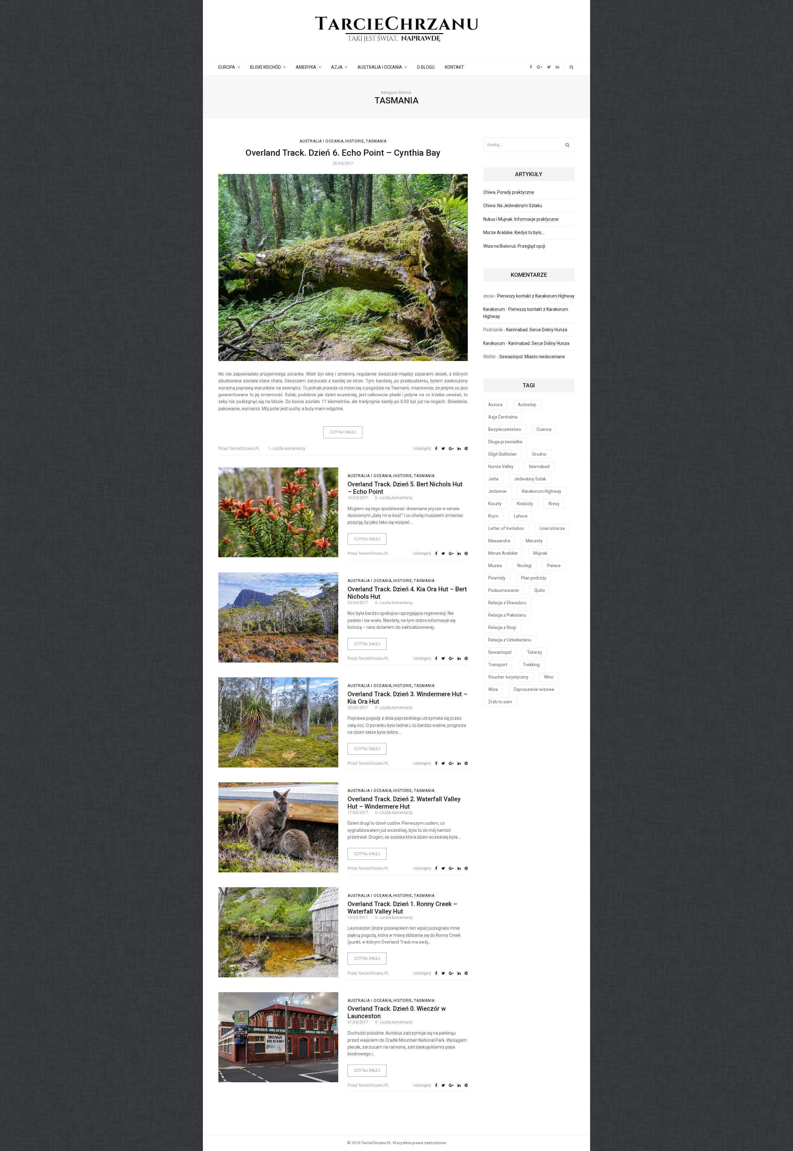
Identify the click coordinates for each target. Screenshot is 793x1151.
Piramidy (497, 578)
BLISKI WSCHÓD (265, 67)
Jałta (493, 478)
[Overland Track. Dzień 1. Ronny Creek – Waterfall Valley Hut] (278, 932)
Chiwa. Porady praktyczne (508, 192)
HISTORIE (354, 141)
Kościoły (525, 503)
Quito (539, 590)
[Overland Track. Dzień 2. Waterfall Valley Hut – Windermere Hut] (278, 827)
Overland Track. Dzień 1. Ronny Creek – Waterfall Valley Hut (402, 907)
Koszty (495, 503)
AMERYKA (306, 67)
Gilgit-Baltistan (502, 454)
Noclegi (524, 565)
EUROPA (226, 67)
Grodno (539, 454)
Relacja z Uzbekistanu (509, 639)
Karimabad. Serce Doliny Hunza (536, 329)
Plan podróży (533, 578)
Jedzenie (497, 491)
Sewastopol (499, 652)
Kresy (554, 503)
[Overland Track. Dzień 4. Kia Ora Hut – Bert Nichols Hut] (278, 617)
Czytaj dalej (343, 432)
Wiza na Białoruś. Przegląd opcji (514, 246)
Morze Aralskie (503, 553)
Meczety (534, 540)
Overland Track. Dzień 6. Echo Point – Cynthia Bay (343, 153)
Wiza (493, 689)
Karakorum (494, 309)
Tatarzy (534, 652)
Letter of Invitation (506, 528)
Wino (549, 677)
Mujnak (540, 553)
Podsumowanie (503, 590)
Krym (493, 516)
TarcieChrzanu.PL (238, 448)
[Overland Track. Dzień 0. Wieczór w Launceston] (278, 1037)
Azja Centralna (502, 417)
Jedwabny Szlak (530, 478)
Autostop (527, 404)
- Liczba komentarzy (286, 448)
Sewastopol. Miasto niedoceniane (532, 356)
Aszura (495, 404)
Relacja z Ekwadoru (507, 602)
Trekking (531, 664)
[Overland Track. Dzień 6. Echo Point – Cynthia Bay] (343, 267)
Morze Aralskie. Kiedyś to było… (513, 232)
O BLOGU (426, 67)
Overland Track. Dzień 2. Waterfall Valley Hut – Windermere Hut (404, 802)
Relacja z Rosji (502, 627)
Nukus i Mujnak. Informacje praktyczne (521, 219)
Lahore (521, 516)
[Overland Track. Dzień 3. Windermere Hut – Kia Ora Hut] (278, 722)
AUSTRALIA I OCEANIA (379, 67)
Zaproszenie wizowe (533, 689)
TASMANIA (376, 141)
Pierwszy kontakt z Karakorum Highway (536, 295)
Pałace (554, 565)
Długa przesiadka (505, 441)
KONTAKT (454, 67)
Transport (497, 664)
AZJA (337, 67)
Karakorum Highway (541, 491)
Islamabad (539, 466)
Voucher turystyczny (508, 677)
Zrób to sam (500, 701)
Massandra (499, 540)
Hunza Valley (501, 466)
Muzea (495, 565)
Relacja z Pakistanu (507, 615)
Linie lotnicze (552, 528)
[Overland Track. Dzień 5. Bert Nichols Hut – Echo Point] (278, 512)
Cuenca (544, 429)
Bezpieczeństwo (504, 429)
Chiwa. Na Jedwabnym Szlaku (512, 205)
